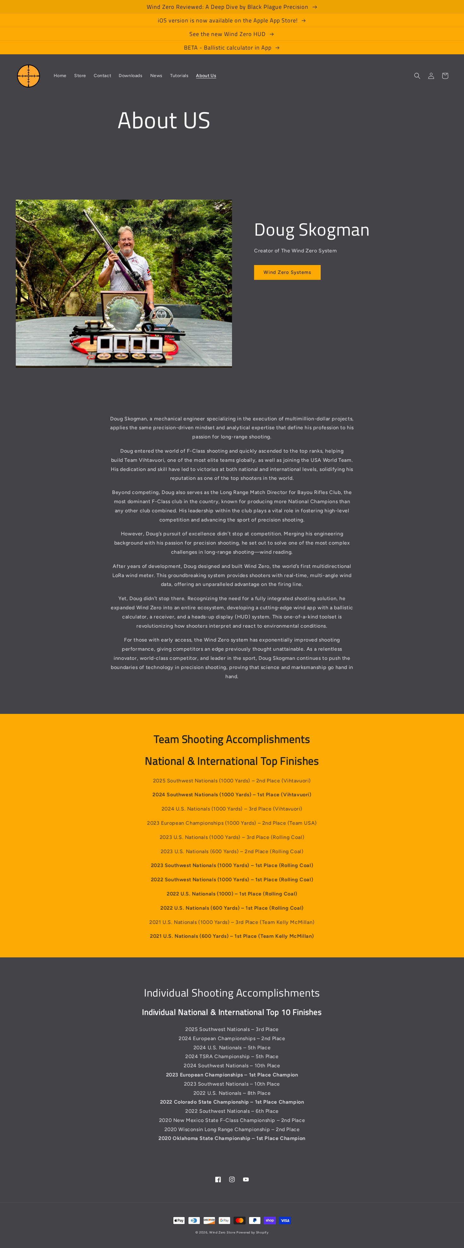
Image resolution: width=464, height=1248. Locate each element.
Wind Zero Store (222, 1232)
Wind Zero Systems (287, 272)
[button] (417, 76)
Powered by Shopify (252, 1232)
